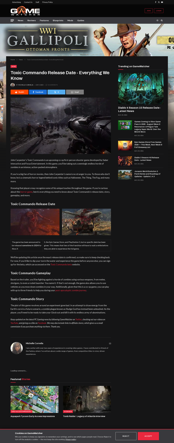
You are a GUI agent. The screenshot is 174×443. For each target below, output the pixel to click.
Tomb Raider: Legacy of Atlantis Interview (84, 416)
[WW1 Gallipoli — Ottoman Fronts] (87, 40)
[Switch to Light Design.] (157, 20)
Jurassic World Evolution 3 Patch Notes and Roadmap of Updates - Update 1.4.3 (147, 173)
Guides (80, 20)
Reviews (32, 20)
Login (158, 11)
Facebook (42, 323)
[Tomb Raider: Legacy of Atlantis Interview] (87, 399)
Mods (70, 20)
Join (149, 11)
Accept (148, 436)
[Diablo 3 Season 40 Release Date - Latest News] (125, 161)
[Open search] (162, 20)
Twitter (78, 319)
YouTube (14, 323)
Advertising (16, 2)
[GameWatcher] (25, 11)
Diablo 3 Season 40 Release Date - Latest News (146, 159)
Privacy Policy (47, 2)
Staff (37, 2)
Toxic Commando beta (61, 264)
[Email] (110, 343)
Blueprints (58, 20)
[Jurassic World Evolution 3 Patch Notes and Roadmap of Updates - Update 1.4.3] (125, 175)
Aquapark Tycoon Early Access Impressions (33, 416)
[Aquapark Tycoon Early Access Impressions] (34, 399)
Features (44, 20)
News (20, 20)
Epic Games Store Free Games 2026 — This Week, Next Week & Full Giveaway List (148, 144)
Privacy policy (70, 439)
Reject (126, 436)
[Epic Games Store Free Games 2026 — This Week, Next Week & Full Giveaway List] (125, 145)
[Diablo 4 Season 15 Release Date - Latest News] (140, 88)
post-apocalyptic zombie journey (70, 290)
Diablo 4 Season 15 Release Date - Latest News (139, 109)
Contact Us (28, 2)
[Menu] (12, 20)
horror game (26, 192)
